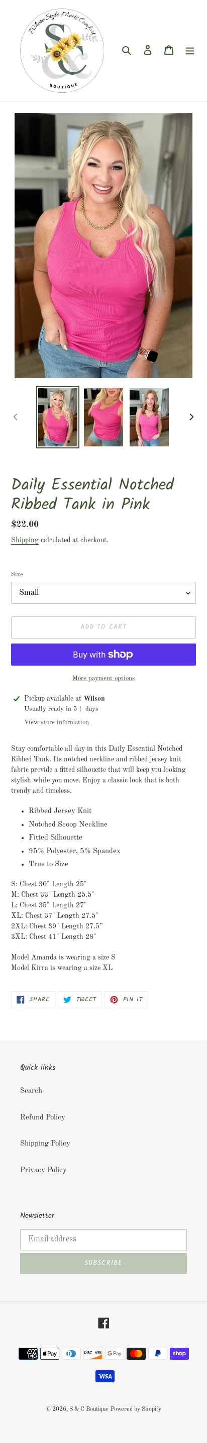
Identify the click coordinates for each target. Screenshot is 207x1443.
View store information (56, 722)
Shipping (25, 540)
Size (17, 574)
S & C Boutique (89, 1409)
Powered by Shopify (136, 1409)
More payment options (103, 678)
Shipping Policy (45, 1144)
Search (31, 1091)
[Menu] (189, 51)
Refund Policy (42, 1117)
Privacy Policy (43, 1170)
